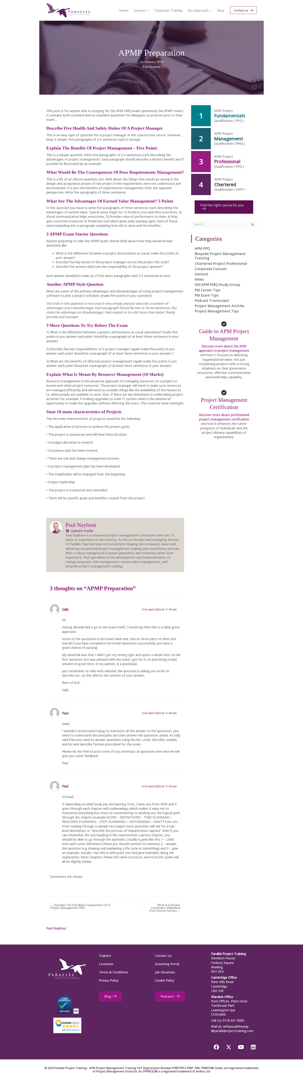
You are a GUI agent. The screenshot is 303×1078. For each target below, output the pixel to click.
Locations (106, 964)
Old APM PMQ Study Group (217, 284)
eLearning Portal (167, 964)
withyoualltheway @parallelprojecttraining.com (232, 1028)
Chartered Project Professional (221, 263)
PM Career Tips (207, 290)
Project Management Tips (217, 311)
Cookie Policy (164, 980)
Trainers (105, 956)
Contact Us (163, 956)
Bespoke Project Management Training (220, 255)
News (199, 279)
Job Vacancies (165, 972)
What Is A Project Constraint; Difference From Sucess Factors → (164, 908)
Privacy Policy (109, 980)
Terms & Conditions (113, 972)
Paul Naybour (151, 66)
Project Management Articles (219, 305)
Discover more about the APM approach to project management (224, 348)
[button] (147, 10)
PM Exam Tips (206, 295)
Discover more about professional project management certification (224, 417)
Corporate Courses (211, 268)
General (201, 274)
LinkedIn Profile (81, 531)
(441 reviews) (70, 1030)
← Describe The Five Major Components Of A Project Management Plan (80, 906)
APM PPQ (202, 248)
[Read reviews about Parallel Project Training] (67, 1023)
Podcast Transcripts (212, 300)
